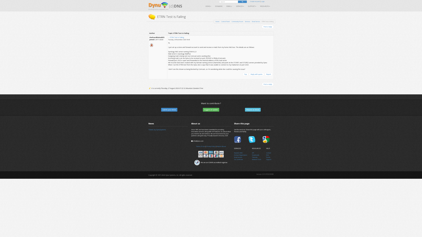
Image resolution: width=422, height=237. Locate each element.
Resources (264, 6)
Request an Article (252, 110)
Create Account (255, 1)
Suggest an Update (211, 110)
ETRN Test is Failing (177, 37)
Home (217, 21)
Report (268, 74)
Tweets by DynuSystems (157, 130)
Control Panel (225, 21)
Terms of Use (200, 146)
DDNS (208, 6)
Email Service (256, 21)
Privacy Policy (210, 146)
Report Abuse (221, 146)
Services (247, 21)
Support (251, 6)
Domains (218, 6)
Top (245, 74)
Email (228, 6)
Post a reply (268, 27)
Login (263, 1)
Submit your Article (169, 110)
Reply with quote (256, 74)
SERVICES (239, 6)
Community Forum (237, 21)
